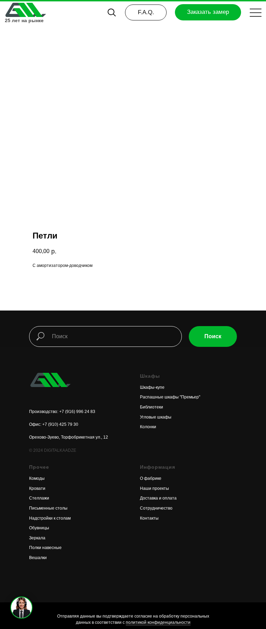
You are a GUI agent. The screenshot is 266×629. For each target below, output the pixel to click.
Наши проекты (154, 488)
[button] (255, 12)
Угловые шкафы (155, 417)
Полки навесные (45, 547)
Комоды (37, 478)
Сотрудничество (156, 508)
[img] (25, 10)
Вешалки (38, 557)
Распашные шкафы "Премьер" (170, 397)
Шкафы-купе (152, 387)
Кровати (37, 488)
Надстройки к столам (50, 518)
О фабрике (150, 478)
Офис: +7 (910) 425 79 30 (53, 424)
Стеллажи (39, 498)
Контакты (149, 518)
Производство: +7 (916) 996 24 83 (62, 411)
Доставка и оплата (158, 498)
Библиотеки (151, 407)
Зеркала (37, 538)
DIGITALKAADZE (60, 450)
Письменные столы (48, 508)
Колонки (148, 426)
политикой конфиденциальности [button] (158, 622)
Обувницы (39, 527)
